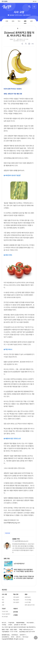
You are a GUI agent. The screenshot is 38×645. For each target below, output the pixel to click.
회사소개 (4, 622)
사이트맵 (4, 624)
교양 (31, 21)
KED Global (25, 637)
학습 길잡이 (16, 600)
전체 (7, 21)
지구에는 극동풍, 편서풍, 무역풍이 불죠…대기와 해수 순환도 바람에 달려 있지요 (24, 578)
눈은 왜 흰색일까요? (19, 563)
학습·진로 (15, 594)
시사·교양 (19, 12)
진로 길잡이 (16, 602)
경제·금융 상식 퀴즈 (30, 605)
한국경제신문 (15, 635)
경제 (13, 21)
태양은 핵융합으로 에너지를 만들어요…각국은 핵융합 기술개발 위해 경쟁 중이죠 (24, 571)
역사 (19, 21)
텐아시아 (18, 637)
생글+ (26, 594)
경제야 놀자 (28, 597)
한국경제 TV (23, 635)
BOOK (12, 637)
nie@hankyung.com (28, 629)
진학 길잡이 (16, 597)
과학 (25, 21)
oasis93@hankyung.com (12, 523)
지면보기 (15, 608)
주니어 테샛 (5, 616)
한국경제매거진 (5, 637)
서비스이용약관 (30, 622)
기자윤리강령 (11, 622)
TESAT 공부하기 (6, 614)
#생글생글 (7, 533)
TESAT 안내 (5, 611)
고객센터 (10, 624)
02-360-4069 (22, 624)
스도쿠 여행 (28, 602)
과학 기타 (7, 559)
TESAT (4, 608)
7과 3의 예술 (28, 600)
